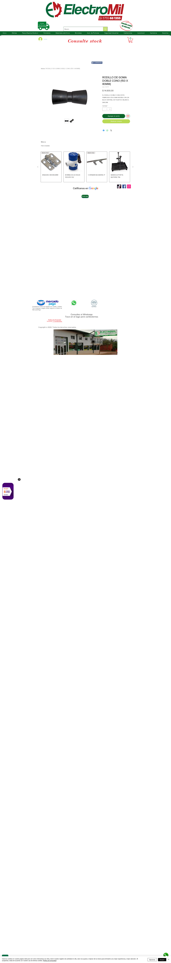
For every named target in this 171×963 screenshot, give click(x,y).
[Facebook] (124, 186)
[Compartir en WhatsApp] (107, 130)
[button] (130, 40)
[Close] (19, 479)
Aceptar (162, 960)
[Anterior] (38, 167)
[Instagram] (129, 186)
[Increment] (110, 109)
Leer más (105, 102)
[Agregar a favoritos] (128, 116)
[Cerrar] (168, 959)
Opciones (152, 960)
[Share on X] (111, 130)
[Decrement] (104, 109)
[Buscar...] (105, 29)
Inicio (43, 68)
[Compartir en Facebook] (103, 130)
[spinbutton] (107, 109)
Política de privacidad (49, 961)
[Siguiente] (133, 167)
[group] (85, 167)
